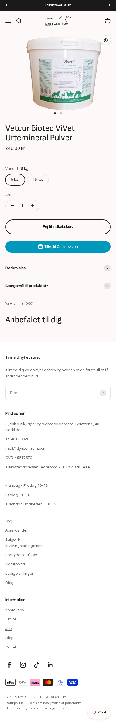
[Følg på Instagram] (22, 664)
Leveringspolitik (52, 708)
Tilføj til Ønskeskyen (61, 247)
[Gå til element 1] (55, 113)
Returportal (15, 564)
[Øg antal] (32, 205)
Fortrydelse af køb (21, 555)
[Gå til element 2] (61, 113)
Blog (9, 583)
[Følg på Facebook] (9, 664)
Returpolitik (14, 703)
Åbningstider (16, 530)
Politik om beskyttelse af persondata (55, 703)
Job (8, 629)
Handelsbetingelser (20, 708)
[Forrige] (6, 5)
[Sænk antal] (12, 205)
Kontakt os (14, 610)
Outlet (10, 647)
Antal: (10, 195)
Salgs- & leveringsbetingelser (23, 542)
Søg (8, 521)
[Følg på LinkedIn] (50, 664)
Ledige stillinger (19, 574)
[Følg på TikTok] (36, 664)
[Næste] (110, 5)
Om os (10, 619)
